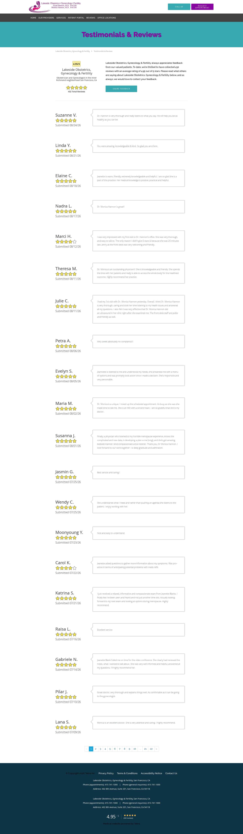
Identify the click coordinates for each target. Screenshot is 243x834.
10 (135, 748)
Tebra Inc (90, 773)
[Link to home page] (51, 7)
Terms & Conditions (127, 773)
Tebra (137, 823)
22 (151, 748)
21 (145, 748)
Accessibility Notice (151, 773)
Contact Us (171, 773)
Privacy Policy (106, 773)
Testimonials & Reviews (103, 51)
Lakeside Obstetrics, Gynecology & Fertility (72, 51)
